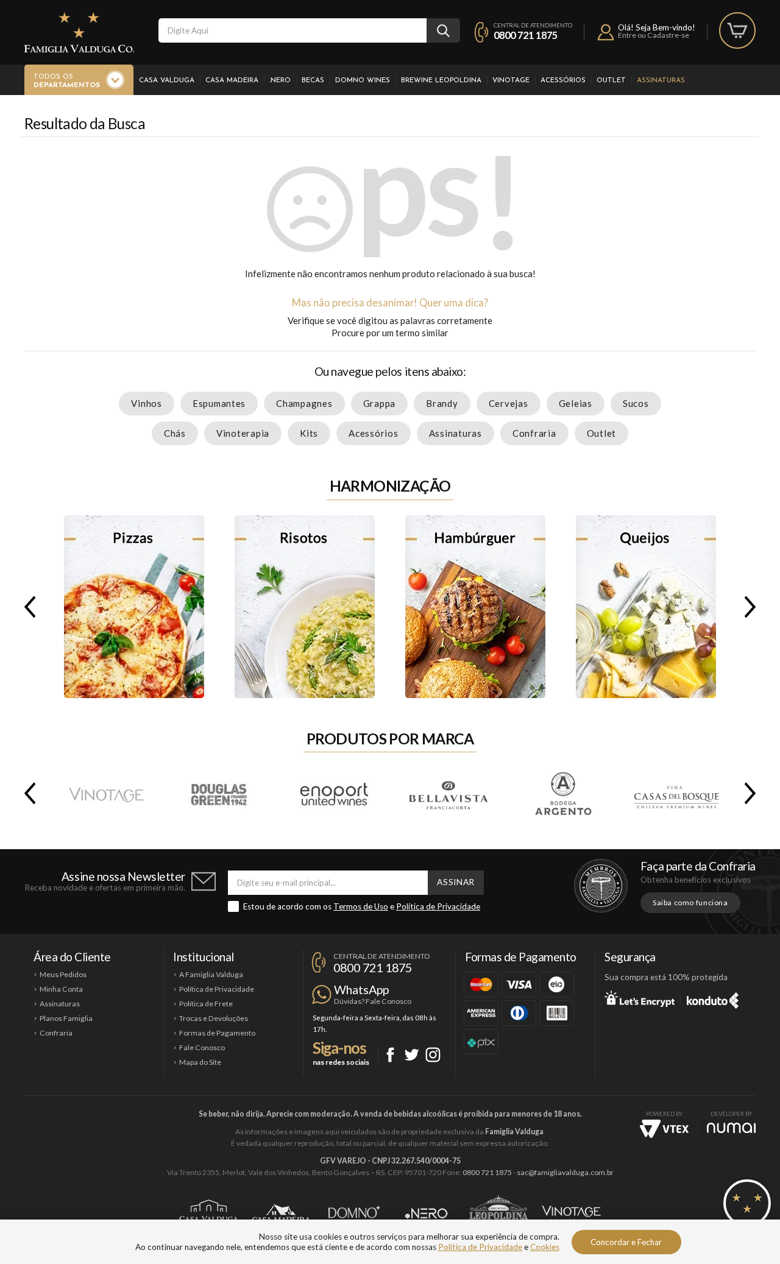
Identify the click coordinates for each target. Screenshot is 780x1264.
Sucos (636, 403)
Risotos (305, 606)
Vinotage (511, 80)
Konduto (713, 998)
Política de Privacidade (438, 906)
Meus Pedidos (63, 974)
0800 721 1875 (526, 35)
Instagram (433, 1054)
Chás (175, 433)
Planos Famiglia (66, 1018)
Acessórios (563, 80)
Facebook (390, 1054)
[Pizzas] (134, 606)
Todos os (67, 81)
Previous (27, 607)
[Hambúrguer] (475, 606)
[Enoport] (334, 793)
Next (752, 607)
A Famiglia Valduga (211, 974)
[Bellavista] (448, 793)
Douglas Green (220, 793)
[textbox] (292, 30)
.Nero (280, 80)
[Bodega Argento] (562, 793)
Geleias (575, 403)
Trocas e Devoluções (213, 1018)
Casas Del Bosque (676, 793)
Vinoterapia (242, 433)
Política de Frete (206, 1003)
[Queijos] (646, 606)
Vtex (664, 1129)
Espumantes (219, 403)
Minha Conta (61, 989)
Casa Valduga (166, 80)
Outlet (611, 80)
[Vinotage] (106, 793)
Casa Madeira (231, 80)
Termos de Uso (360, 906)
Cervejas (508, 403)
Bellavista (448, 793)
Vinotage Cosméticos (571, 1213)
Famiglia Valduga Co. (79, 32)
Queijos (646, 606)
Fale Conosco (202, 1047)
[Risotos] (304, 606)
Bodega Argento (562, 793)
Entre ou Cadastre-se (653, 35)
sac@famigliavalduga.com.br (565, 1172)
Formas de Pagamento (217, 1032)
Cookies (544, 1247)
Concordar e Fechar (626, 1242)
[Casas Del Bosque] (675, 793)
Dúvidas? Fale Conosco (372, 1001)
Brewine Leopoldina (441, 80)
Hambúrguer (475, 606)
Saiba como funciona (690, 902)
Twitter (411, 1054)
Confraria (534, 433)
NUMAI (731, 1128)
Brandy (442, 403)
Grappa (379, 403)
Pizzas (134, 606)
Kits (309, 433)
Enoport (334, 793)
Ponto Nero (426, 1213)
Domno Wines (362, 80)
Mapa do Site (200, 1062)
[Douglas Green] (220, 793)
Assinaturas (661, 80)
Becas (313, 80)
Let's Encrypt (639, 998)
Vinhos (146, 403)
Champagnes (304, 403)
